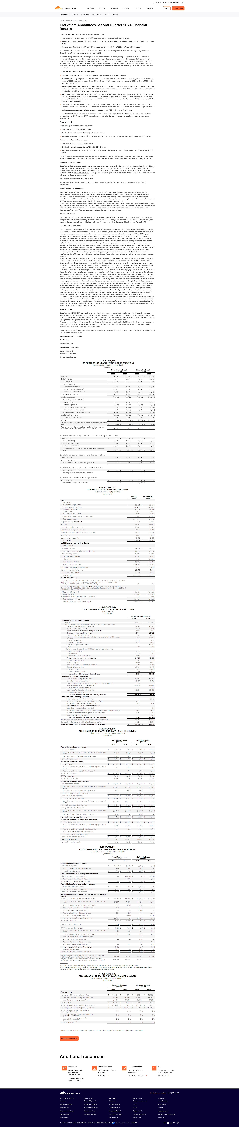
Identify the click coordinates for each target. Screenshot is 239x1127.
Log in (167, 8)
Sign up (158, 2)
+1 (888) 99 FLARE (172, 1093)
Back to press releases (69, 1038)
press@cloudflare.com (68, 353)
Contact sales (178, 8)
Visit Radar (102, 1075)
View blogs (162, 1075)
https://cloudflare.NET (81, 173)
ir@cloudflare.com (66, 344)
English (101, 34)
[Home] (66, 8)
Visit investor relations (135, 1075)
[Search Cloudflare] (153, 2)
